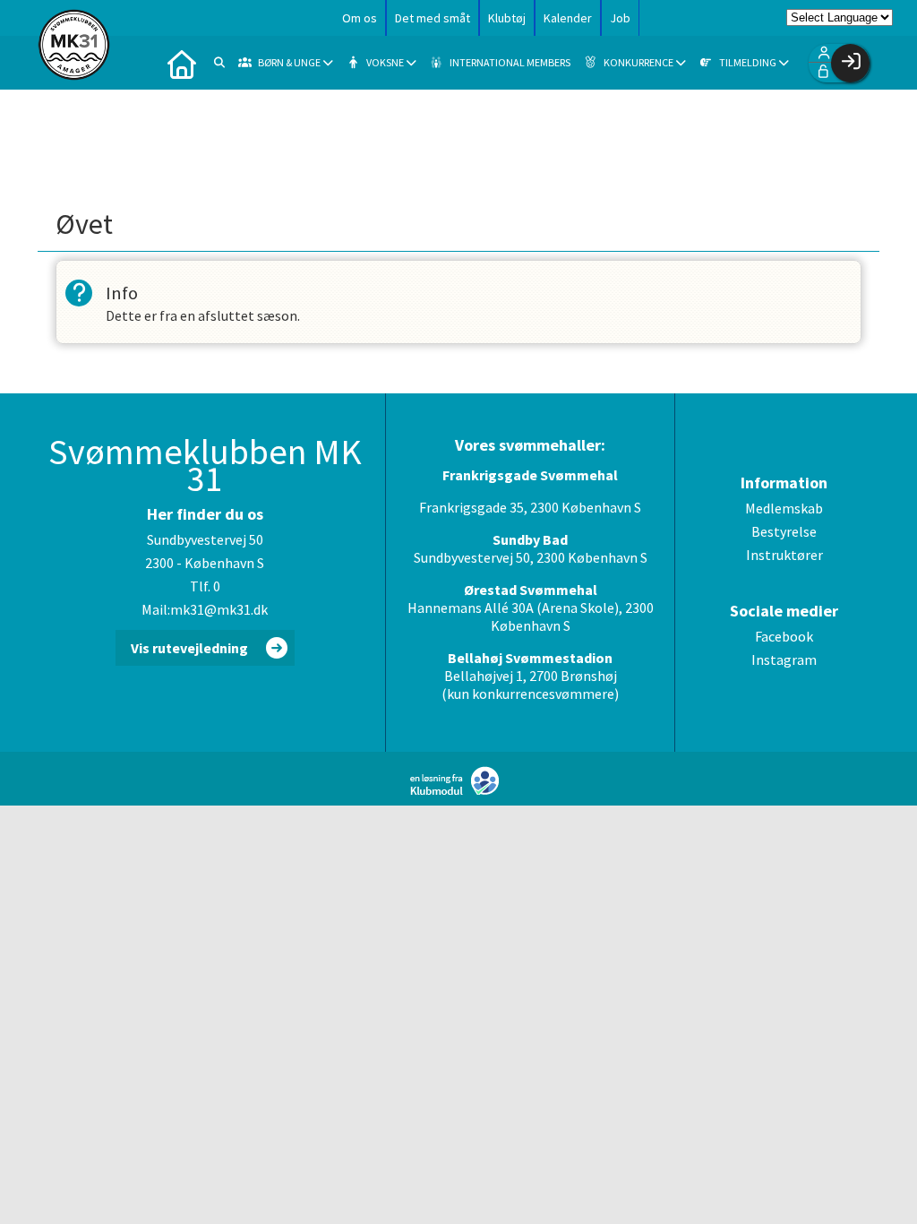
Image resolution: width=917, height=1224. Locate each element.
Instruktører (784, 555)
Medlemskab (784, 508)
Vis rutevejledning (189, 648)
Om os (359, 18)
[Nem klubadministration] (459, 791)
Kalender (568, 18)
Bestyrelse (784, 531)
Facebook (784, 636)
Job (620, 18)
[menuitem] (182, 63)
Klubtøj (507, 18)
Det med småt (432, 18)
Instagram (784, 659)
